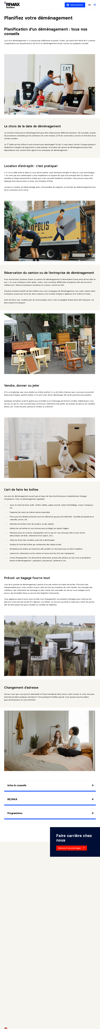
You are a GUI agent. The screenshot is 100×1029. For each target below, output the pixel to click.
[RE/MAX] (10, 5)
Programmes (14, 813)
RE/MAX (12, 799)
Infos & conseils (16, 785)
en (89, 5)
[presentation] (50, 786)
